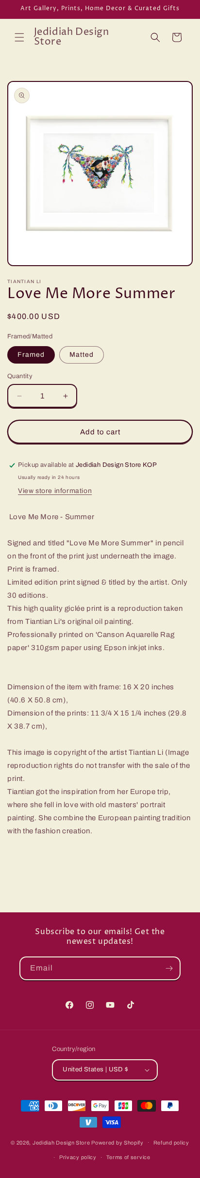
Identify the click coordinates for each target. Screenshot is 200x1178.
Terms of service (128, 1157)
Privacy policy (78, 1157)
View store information (55, 490)
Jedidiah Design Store (61, 1142)
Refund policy (171, 1143)
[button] (19, 37)
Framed (31, 354)
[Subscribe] (169, 968)
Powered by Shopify (117, 1142)
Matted (81, 354)
